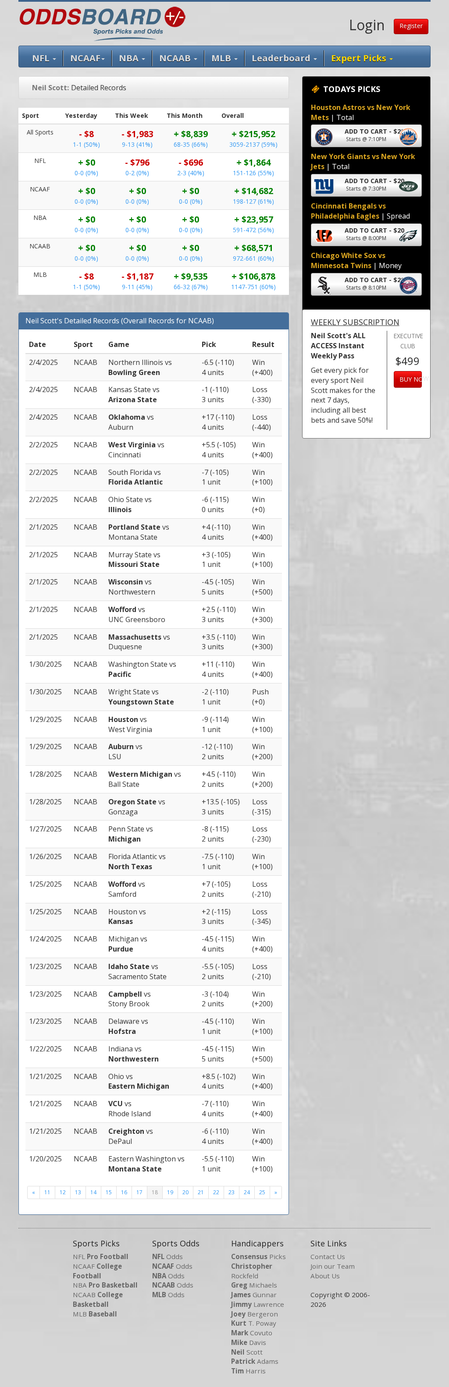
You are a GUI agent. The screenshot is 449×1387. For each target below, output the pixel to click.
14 (93, 1192)
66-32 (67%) (191, 287)
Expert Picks (359, 58)
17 (139, 1192)
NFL (42, 58)
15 (109, 1192)
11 (47, 1192)
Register (411, 25)
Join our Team (332, 1266)
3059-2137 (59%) (253, 144)
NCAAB (98, 1299)
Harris (248, 1370)
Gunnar (254, 1294)
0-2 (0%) (137, 173)
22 (216, 1192)
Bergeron (254, 1313)
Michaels (254, 1285)
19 (170, 1192)
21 (201, 1192)
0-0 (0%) (86, 173)
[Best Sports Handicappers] (102, 23)
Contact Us (327, 1256)
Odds (167, 1256)
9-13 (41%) (137, 144)
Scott (247, 1352)
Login (367, 24)
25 (262, 1192)
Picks (258, 1256)
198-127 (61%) (253, 201)
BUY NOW (410, 379)
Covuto (251, 1332)
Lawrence (257, 1304)
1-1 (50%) (86, 144)
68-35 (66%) (191, 144)
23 (231, 1192)
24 (247, 1192)
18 (155, 1192)
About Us (325, 1275)
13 (78, 1192)
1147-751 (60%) (253, 287)
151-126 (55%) (253, 173)
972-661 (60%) (253, 258)
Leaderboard (282, 58)
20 (185, 1192)
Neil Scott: (50, 87)
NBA (130, 58)
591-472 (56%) (253, 230)
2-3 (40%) (190, 173)
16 (124, 1192)
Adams (254, 1361)
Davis (248, 1342)
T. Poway (253, 1323)
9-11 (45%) (137, 287)
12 (63, 1192)
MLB (222, 58)
